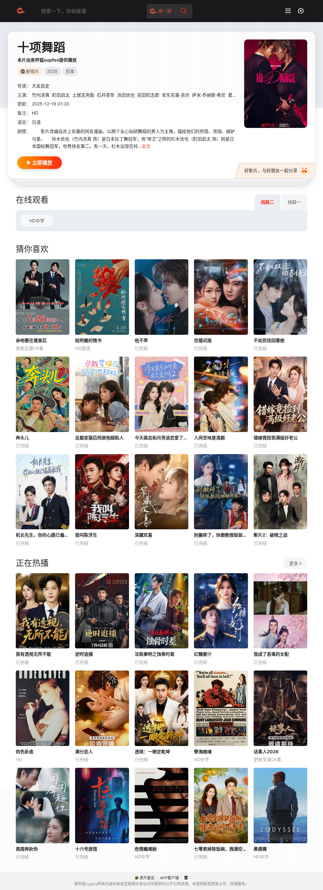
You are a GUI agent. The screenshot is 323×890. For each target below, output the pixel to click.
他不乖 (141, 340)
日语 (36, 122)
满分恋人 (84, 751)
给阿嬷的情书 (88, 340)
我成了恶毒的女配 (271, 654)
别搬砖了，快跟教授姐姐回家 (221, 535)
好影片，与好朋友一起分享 (270, 170)
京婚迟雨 (203, 340)
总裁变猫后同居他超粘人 (99, 437)
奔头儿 (22, 437)
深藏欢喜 (143, 535)
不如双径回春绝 (269, 340)
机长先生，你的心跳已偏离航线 (42, 535)
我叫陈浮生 (86, 535)
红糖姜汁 (203, 654)
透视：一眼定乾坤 (152, 751)
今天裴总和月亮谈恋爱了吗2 (161, 437)
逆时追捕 (84, 654)
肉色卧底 (24, 751)
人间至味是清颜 (209, 437)
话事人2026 (266, 751)
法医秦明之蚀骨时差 (154, 654)
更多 (293, 563)
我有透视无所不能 (33, 654)
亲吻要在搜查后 (31, 340)
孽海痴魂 (203, 751)
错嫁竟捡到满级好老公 (276, 437)
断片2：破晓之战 (270, 535)
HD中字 (36, 220)
